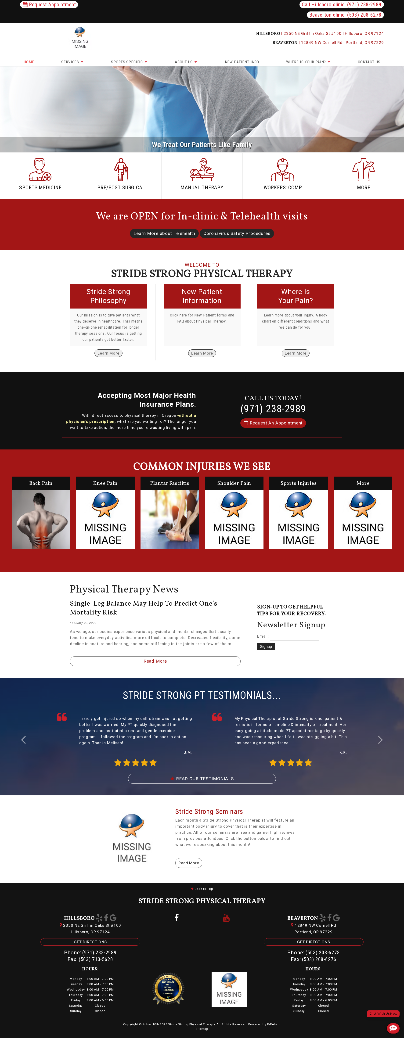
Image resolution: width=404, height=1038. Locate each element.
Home (29, 62)
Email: (263, 636)
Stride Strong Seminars (209, 811)
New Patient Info (242, 62)
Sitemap (202, 1029)
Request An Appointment (275, 423)
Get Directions (90, 942)
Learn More (108, 353)
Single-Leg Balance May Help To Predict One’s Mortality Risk (143, 608)
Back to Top (203, 889)
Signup (266, 646)
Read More (155, 661)
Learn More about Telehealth (164, 233)
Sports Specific (127, 62)
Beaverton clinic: (345, 15)
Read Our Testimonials (204, 778)
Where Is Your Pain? (306, 62)
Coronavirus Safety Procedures (237, 233)
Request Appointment (52, 4)
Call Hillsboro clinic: (341, 4)
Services (70, 62)
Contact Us (369, 62)
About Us (184, 62)
